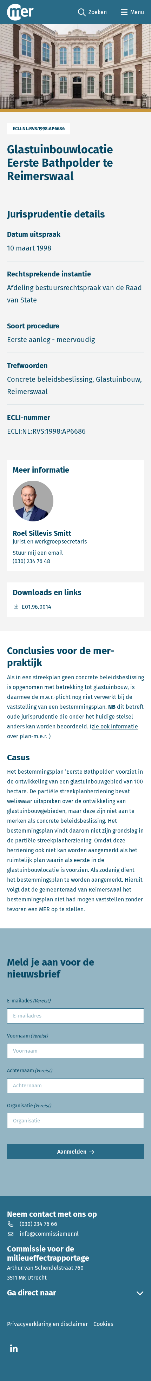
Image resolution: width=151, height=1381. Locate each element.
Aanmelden (71, 1151)
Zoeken (92, 12)
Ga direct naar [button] (31, 1292)
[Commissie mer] (20, 12)
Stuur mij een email (69, 552)
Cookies (103, 1324)
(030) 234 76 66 (38, 1224)
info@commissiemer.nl (49, 1233)
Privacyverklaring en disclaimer (47, 1324)
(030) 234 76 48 (60, 561)
